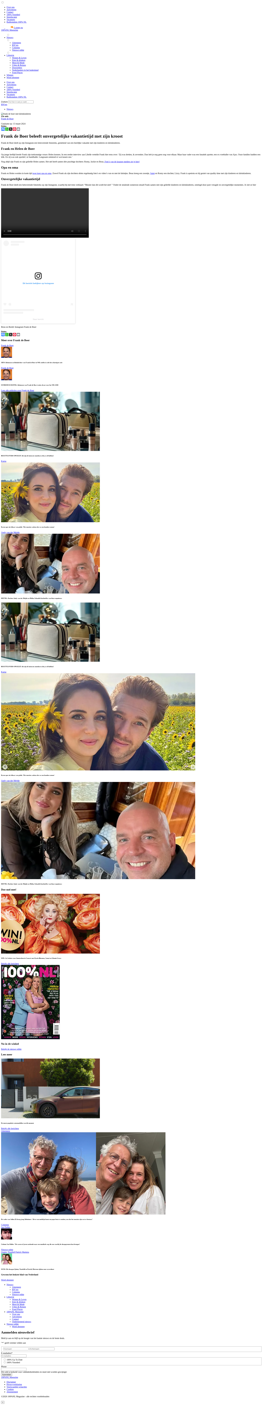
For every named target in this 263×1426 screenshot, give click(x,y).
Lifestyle (10, 1297)
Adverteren (11, 9)
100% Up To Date (14, 1360)
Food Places (17, 1309)
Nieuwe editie (7, 1250)
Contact (10, 12)
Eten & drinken (18, 1302)
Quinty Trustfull (8, 1252)
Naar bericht (38, 319)
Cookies (10, 1389)
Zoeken (4, 102)
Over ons (11, 7)
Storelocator (12, 17)
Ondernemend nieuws (21, 1321)
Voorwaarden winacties (17, 1387)
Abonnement (12, 1392)
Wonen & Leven (19, 1299)
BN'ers (4, 104)
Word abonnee (7, 1280)
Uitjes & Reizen (19, 1307)
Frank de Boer (7, 119)
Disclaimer (11, 1382)
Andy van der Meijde (10, 532)
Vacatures (11, 19)
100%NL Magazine (9, 30)
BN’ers (15, 1289)
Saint (152, 173)
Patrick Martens (22, 1252)
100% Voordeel (13, 14)
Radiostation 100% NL (17, 22)
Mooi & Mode (18, 1304)
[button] (12, 27)
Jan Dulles (5, 1227)
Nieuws (10, 109)
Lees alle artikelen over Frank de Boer (17, 390)
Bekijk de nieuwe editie (11, 1049)
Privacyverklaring (14, 1384)
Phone (4, 1366)
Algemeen (5, 1131)
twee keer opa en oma (41, 173)
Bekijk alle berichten (10, 963)
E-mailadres (6, 1353)
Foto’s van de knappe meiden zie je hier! (122, 162)
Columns (5, 1225)
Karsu (3, 461)
